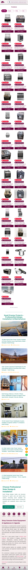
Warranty (13, 516)
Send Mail (19, 507)
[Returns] (19, 514)
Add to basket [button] (7, 31)
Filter (5, 10)
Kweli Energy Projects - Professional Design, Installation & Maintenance (14, 317)
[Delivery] (9, 514)
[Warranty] (14, 514)
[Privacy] (24, 514)
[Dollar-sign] (26, 446)
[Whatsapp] (26, 455)
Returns (19, 516)
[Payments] (4, 514)
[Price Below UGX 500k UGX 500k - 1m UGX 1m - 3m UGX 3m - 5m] (18, 10)
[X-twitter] (26, 452)
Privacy (24, 516)
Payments (4, 516)
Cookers (14, 7)
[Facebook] (26, 449)
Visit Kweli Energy (8, 507)
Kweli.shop (4, 562)
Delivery (9, 516)
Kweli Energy (20, 556)
